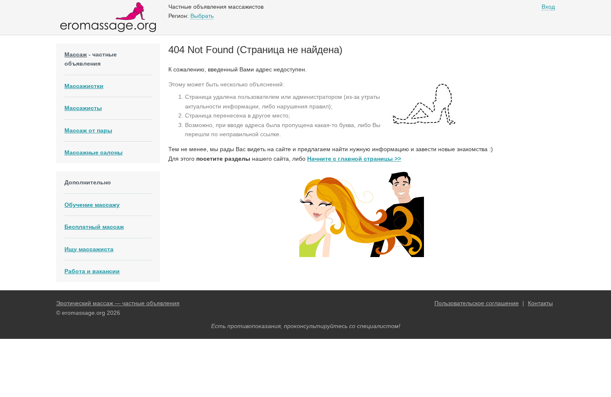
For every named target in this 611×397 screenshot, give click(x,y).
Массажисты (83, 108)
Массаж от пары (88, 130)
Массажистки (83, 86)
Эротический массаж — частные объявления (118, 303)
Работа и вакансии (92, 271)
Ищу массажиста (88, 249)
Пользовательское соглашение (476, 303)
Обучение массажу (92, 204)
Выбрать (202, 15)
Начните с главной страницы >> (354, 158)
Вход (548, 6)
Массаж (75, 54)
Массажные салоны (93, 152)
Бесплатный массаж (94, 226)
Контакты (540, 303)
